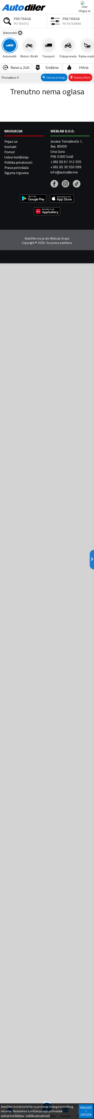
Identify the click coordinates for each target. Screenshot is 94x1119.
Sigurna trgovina (16, 172)
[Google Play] (33, 199)
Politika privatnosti (18, 162)
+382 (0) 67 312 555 (65, 161)
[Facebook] (54, 184)
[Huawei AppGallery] (47, 211)
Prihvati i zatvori (86, 1111)
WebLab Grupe (59, 238)
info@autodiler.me (64, 172)
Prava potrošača (16, 167)
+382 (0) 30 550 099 (65, 167)
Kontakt (10, 146)
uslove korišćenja (12, 1115)
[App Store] (62, 199)
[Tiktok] (76, 184)
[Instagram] (65, 184)
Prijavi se (10, 141)
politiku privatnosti (38, 1115)
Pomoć (9, 152)
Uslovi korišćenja (16, 157)
